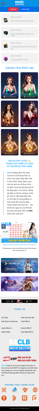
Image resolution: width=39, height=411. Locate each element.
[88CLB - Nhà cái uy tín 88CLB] (19, 3)
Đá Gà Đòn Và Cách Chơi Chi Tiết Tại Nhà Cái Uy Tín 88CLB (19, 245)
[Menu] (3, 3)
